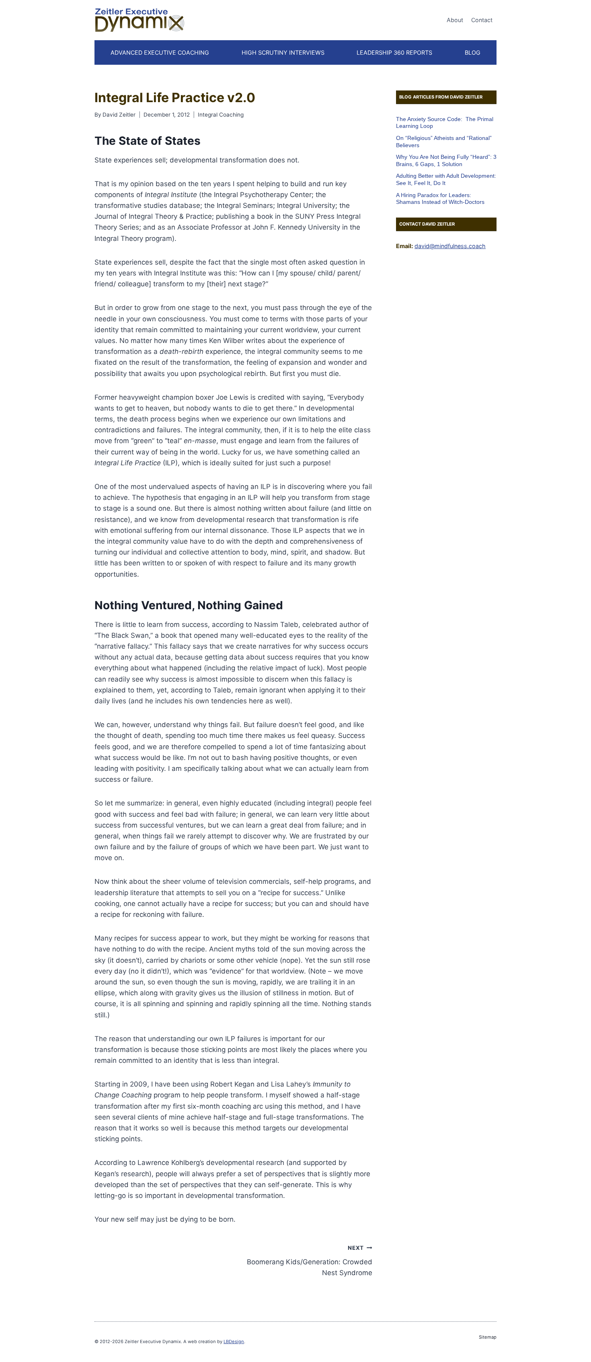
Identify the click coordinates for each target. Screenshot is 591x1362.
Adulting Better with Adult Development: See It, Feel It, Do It (446, 180)
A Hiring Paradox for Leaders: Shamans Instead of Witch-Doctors (440, 198)
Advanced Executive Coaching (160, 52)
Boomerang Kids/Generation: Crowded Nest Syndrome (309, 1261)
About (455, 19)
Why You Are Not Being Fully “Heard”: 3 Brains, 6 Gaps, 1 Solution (446, 160)
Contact (481, 19)
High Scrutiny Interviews (283, 52)
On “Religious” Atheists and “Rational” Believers (444, 141)
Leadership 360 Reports (394, 52)
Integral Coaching (221, 114)
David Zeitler (119, 114)
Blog (472, 52)
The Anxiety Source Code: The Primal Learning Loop (444, 122)
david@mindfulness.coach (450, 245)
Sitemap (488, 1337)
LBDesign (234, 1341)
